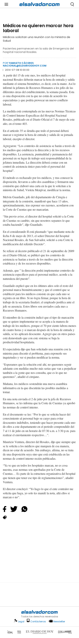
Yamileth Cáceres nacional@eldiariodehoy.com (24, 64)
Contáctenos (38, 621)
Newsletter (59, 621)
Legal (21, 621)
